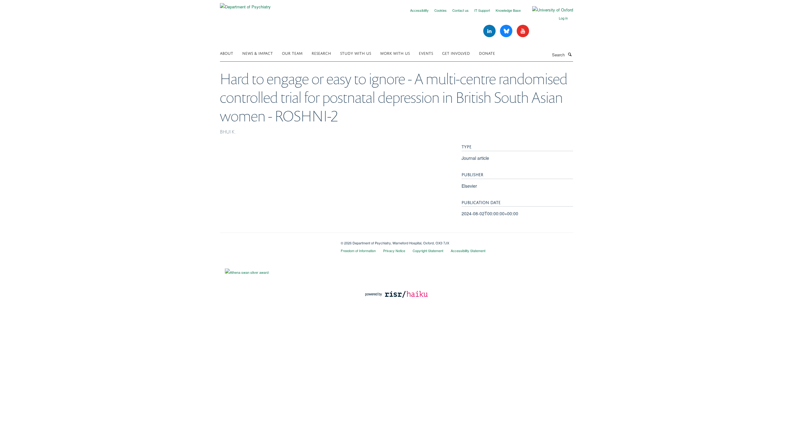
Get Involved (456, 53)
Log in (563, 17)
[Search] (569, 54)
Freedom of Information (358, 250)
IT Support (482, 10)
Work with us (395, 53)
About (226, 53)
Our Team (292, 53)
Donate (487, 53)
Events (426, 53)
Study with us (355, 53)
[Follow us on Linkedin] (490, 31)
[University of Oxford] (548, 10)
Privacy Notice (394, 250)
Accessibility (419, 10)
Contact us (460, 10)
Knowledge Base (508, 10)
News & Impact (257, 53)
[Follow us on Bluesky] (507, 31)
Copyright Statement (428, 250)
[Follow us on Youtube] (523, 31)
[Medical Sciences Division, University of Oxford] (275, 240)
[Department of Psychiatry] (245, 4)
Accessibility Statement (468, 250)
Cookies (440, 10)
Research (321, 53)
